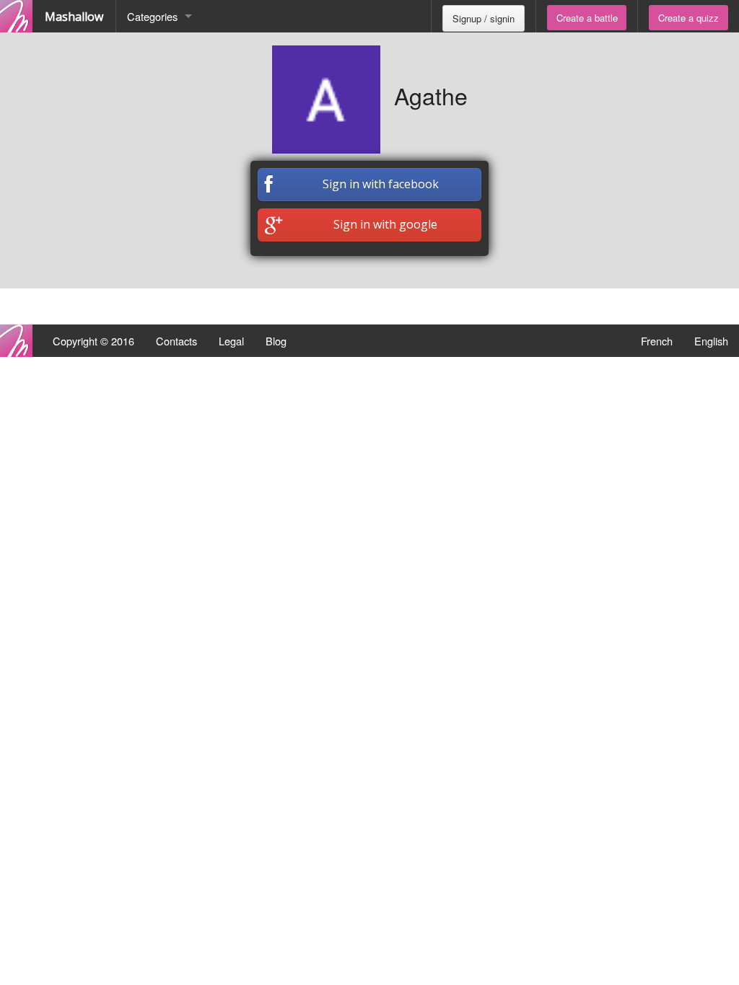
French (657, 340)
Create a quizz (688, 18)
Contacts (176, 340)
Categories (152, 16)
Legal (231, 340)
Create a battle (587, 18)
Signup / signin (483, 18)
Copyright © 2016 (93, 340)
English (711, 340)
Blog (276, 340)
